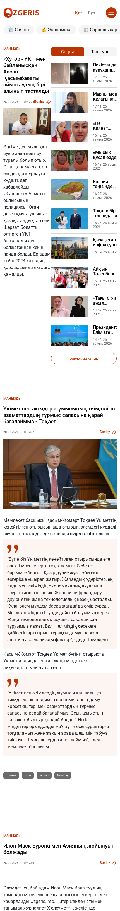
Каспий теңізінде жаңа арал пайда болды (104, 184)
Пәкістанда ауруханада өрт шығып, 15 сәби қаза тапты (105, 67)
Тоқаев (11, 775)
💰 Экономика (56, 29)
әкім (28, 775)
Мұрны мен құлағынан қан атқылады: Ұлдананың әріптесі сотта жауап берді (105, 96)
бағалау (62, 775)
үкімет (44, 775)
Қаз (79, 12)
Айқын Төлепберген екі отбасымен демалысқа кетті (106, 272)
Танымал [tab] (100, 51)
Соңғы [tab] (67, 51)
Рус (91, 12)
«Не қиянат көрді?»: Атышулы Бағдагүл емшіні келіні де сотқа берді (103, 126)
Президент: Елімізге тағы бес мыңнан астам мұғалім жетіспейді (105, 330)
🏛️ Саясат (19, 29)
